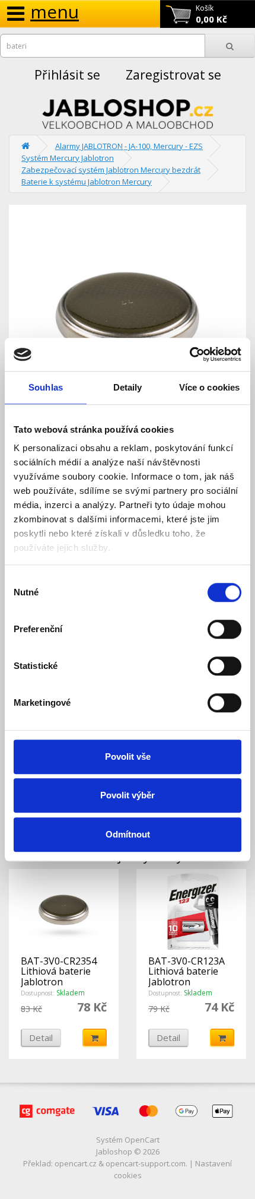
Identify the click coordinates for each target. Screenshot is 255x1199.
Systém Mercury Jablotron (67, 158)
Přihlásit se (67, 74)
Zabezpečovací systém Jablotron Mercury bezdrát (110, 169)
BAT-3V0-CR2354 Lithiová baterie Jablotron (59, 971)
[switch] (224, 629)
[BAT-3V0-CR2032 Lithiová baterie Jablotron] (127, 319)
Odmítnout (128, 834)
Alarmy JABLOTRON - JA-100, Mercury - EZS (129, 146)
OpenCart (142, 1139)
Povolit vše (128, 756)
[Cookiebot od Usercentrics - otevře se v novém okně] (189, 354)
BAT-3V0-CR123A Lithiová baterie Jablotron (186, 971)
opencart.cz (76, 1163)
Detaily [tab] (127, 387)
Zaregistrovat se (173, 74)
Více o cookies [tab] (209, 387)
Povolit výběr (127, 795)
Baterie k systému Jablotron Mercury (86, 181)
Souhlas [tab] (45, 387)
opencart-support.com (146, 1163)
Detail (41, 1037)
